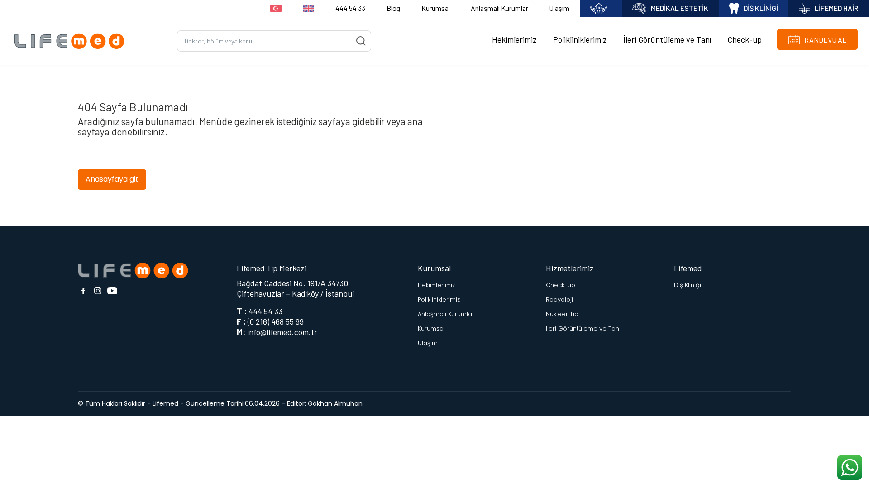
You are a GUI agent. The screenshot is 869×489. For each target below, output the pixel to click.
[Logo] (72, 41)
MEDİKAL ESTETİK (679, 8)
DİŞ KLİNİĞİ (761, 8)
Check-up (744, 39)
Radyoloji (559, 299)
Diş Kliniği (687, 285)
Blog (393, 8)
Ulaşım (559, 8)
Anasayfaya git (112, 179)
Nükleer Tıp (562, 314)
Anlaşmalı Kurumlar (499, 8)
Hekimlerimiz (514, 39)
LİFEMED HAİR (836, 8)
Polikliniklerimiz (580, 39)
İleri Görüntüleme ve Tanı (667, 39)
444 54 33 (350, 8)
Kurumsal (435, 8)
